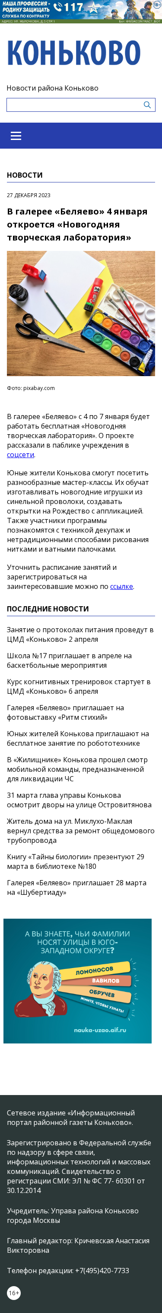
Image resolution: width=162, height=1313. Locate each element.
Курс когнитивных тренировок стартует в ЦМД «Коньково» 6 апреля (79, 686)
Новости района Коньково (52, 87)
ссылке (121, 586)
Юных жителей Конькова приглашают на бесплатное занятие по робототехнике (78, 738)
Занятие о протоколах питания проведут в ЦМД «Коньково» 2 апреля (80, 634)
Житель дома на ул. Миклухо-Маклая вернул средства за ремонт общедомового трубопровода (81, 830)
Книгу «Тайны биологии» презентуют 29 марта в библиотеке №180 (75, 861)
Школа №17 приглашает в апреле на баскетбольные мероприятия (69, 660)
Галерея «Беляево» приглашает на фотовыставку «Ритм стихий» (65, 712)
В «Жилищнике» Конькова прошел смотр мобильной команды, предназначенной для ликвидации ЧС (77, 769)
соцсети (20, 454)
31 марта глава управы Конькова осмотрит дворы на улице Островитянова (79, 799)
